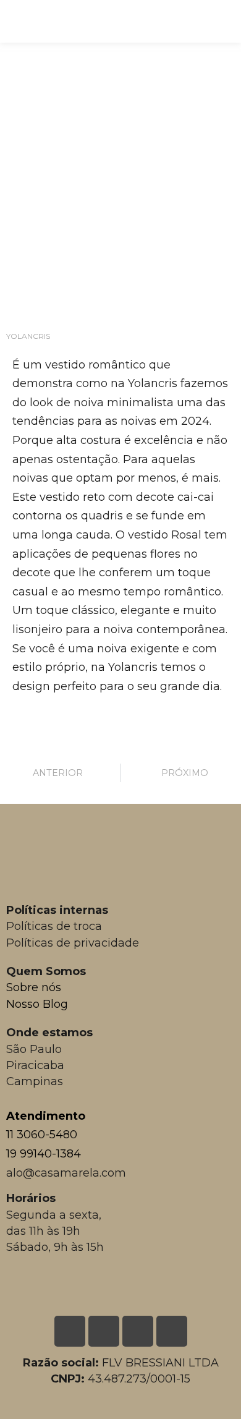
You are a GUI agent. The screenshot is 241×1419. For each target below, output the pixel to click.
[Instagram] (103, 1331)
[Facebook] (137, 1331)
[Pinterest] (69, 1331)
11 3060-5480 (41, 1134)
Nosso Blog (37, 1004)
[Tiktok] (171, 1331)
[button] (224, 18)
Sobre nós (33, 987)
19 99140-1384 (43, 1154)
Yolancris (28, 336)
